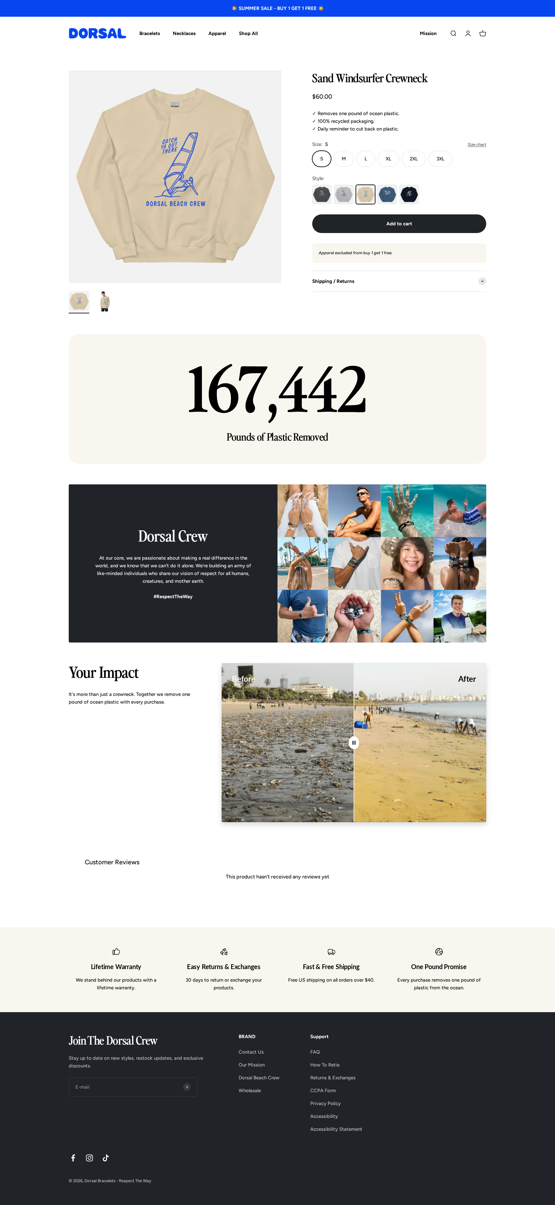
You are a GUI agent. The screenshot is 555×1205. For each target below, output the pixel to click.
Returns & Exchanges (333, 1078)
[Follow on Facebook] (73, 1158)
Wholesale (250, 1090)
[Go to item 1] (79, 302)
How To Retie (324, 1065)
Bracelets (149, 33)
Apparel (217, 33)
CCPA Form (323, 1090)
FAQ (315, 1052)
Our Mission (252, 1065)
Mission (428, 33)
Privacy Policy (325, 1103)
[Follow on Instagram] (89, 1158)
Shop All (248, 33)
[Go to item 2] (104, 302)
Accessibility (324, 1116)
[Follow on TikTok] (105, 1158)
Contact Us (251, 1052)
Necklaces (184, 33)
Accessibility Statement (336, 1129)
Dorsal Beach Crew (259, 1078)
